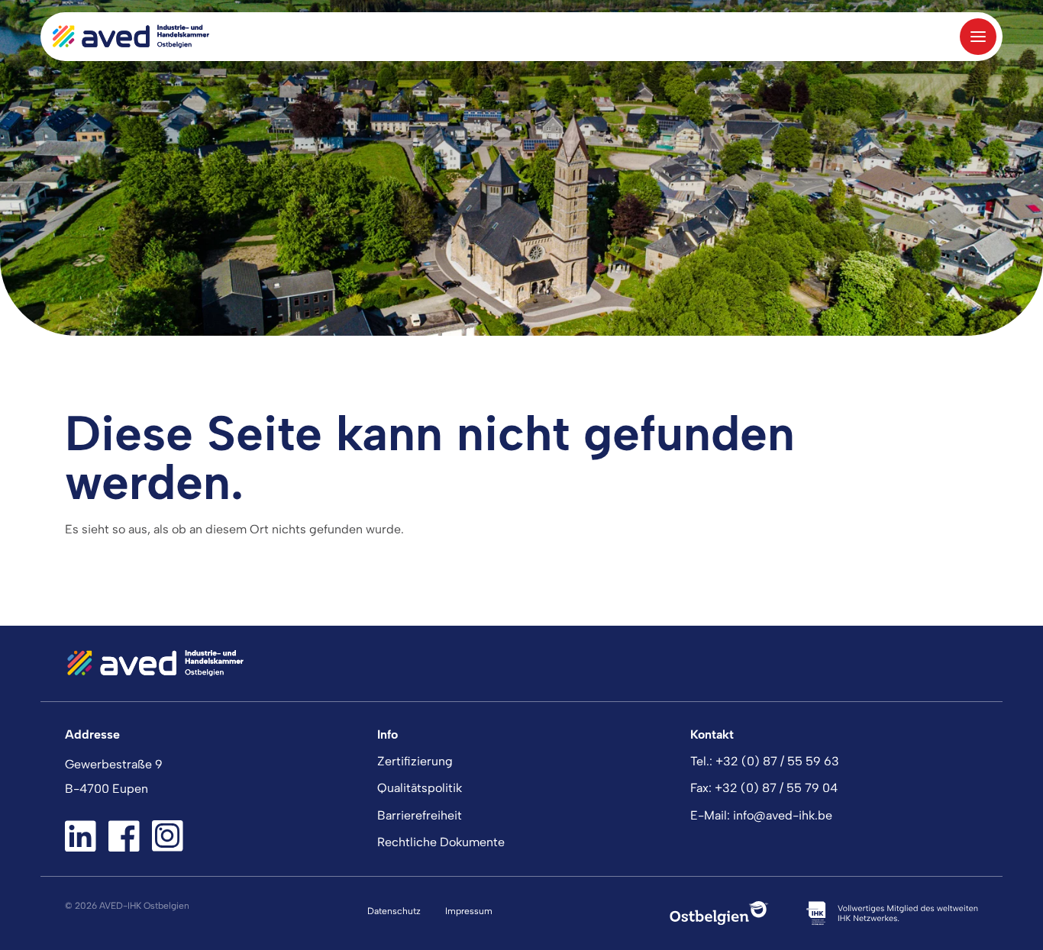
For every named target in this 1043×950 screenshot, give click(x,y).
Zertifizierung (415, 761)
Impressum (468, 911)
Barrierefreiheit (419, 815)
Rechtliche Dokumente (441, 842)
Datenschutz (394, 911)
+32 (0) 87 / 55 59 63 (777, 761)
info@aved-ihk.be (782, 815)
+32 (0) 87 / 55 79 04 (776, 788)
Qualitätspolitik (419, 788)
